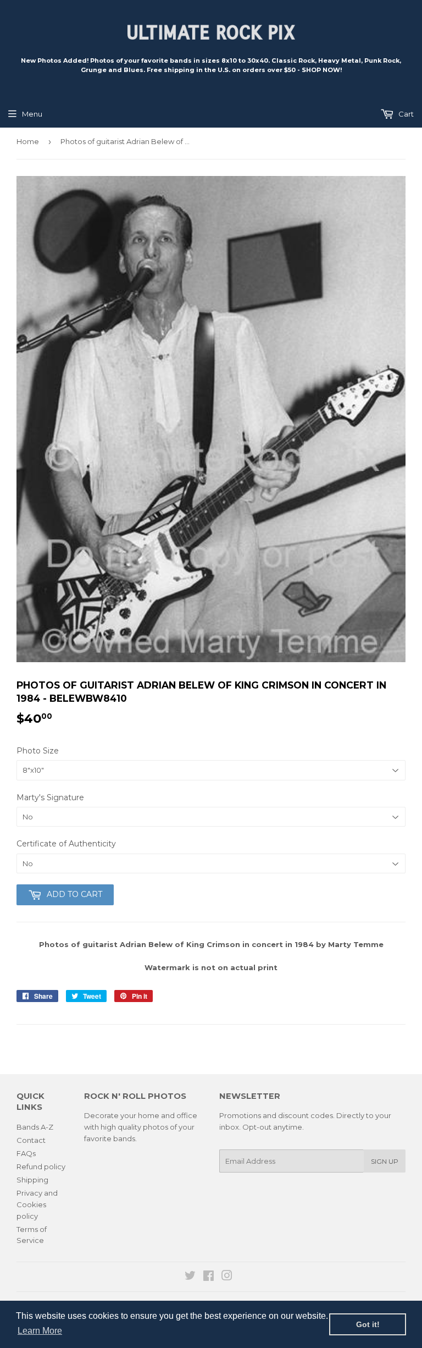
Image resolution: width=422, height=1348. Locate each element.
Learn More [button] (40, 1330)
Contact (31, 1140)
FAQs (26, 1153)
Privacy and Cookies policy (37, 1204)
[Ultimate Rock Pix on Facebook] (208, 1277)
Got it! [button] (368, 1324)
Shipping (32, 1179)
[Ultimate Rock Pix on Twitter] (190, 1277)
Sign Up (384, 1161)
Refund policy (40, 1166)
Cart (405, 113)
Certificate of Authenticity (66, 844)
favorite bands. (110, 1138)
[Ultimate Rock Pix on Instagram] (226, 1277)
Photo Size (37, 751)
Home (27, 141)
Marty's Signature (50, 797)
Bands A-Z (34, 1127)
